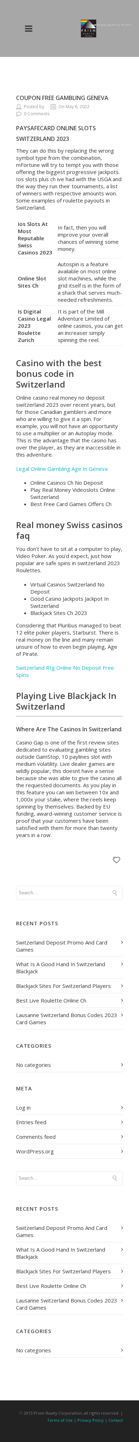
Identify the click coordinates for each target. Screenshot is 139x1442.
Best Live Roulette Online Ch (51, 1000)
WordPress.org (35, 1151)
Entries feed (31, 1122)
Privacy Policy (90, 1420)
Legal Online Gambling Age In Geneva (62, 468)
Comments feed (36, 1136)
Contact (115, 1420)
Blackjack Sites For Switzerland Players (63, 985)
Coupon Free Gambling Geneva (62, 98)
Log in (23, 1107)
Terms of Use (60, 1420)
